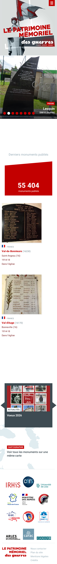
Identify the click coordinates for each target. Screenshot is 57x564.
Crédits (34, 560)
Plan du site (37, 552)
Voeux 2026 (14, 415)
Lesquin (49, 108)
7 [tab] (29, 113)
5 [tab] (20, 113)
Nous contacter (38, 548)
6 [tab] (25, 113)
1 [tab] (4, 113)
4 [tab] (16, 113)
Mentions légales (39, 556)
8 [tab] (33, 113)
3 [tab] (12, 113)
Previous (3, 405)
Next (54, 405)
